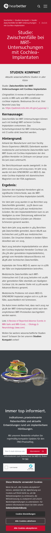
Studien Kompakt (22, 20)
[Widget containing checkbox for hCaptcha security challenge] (19, 467)
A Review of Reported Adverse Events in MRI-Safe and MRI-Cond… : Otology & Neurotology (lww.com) (24, 324)
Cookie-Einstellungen (25, 514)
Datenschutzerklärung (16, 507)
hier (26, 459)
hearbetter (8, 20)
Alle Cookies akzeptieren (25, 528)
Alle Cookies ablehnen (25, 521)
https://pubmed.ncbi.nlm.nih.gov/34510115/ (26, 108)
